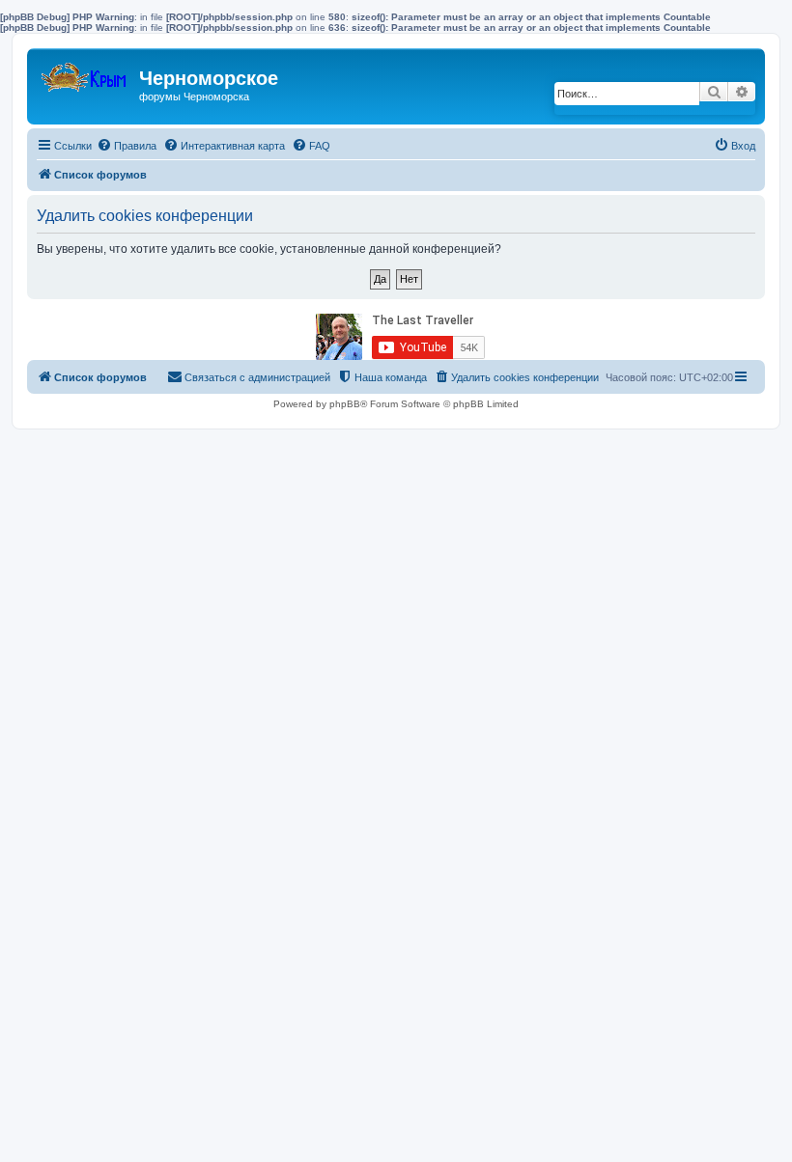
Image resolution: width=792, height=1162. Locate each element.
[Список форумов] (85, 73)
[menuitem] (126, 145)
